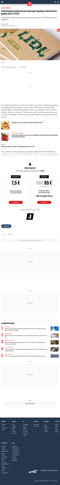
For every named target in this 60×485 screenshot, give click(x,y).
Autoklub (3, 455)
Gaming (24, 435)
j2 (23, 421)
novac (36, 421)
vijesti (3, 421)
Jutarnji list (4, 446)
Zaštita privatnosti (16, 449)
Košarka (14, 428)
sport (14, 421)
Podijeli (21, 67)
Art (45, 424)
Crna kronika (4, 428)
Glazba (45, 429)
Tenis (13, 429)
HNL (13, 424)
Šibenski (3, 469)
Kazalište (46, 431)
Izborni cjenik (15, 451)
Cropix (3, 471)
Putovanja (25, 431)
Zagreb (3, 429)
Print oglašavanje (15, 455)
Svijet (3, 426)
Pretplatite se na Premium (49, 470)
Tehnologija (25, 424)
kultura (46, 421)
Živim (3, 465)
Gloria (3, 460)
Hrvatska (3, 424)
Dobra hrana (4, 458)
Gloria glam (4, 462)
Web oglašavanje (15, 453)
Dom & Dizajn (4, 456)
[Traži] (58, 2)
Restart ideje (36, 426)
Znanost (24, 426)
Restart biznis (36, 424)
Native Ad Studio (5, 472)
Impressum (14, 446)
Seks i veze (25, 429)
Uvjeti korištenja (15, 447)
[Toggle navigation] (2, 2)
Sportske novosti (5, 451)
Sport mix (14, 433)
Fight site (14, 431)
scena (57, 421)
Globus (3, 453)
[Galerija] (30, 44)
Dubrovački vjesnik (5, 464)
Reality (56, 431)
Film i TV (46, 426)
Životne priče (25, 433)
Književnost (46, 428)
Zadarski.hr (4, 467)
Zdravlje (24, 428)
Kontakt (14, 456)
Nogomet (14, 426)
